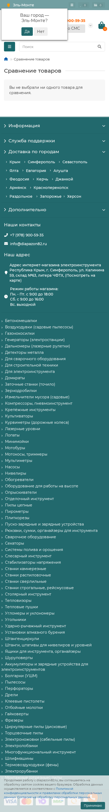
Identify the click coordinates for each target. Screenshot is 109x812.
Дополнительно (27, 209)
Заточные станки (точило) (30, 384)
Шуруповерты (19, 657)
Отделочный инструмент (29, 498)
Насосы (12, 467)
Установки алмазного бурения (35, 632)
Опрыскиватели (21, 492)
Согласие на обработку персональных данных (53, 797)
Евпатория (36, 171)
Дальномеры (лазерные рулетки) (37, 346)
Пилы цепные (18, 505)
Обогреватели (19, 479)
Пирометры (17, 511)
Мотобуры (15, 447)
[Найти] (99, 46)
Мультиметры (18, 460)
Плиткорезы (17, 517)
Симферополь (41, 162)
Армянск (18, 188)
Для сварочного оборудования (35, 358)
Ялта (14, 171)
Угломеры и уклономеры (29, 613)
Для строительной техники (31, 365)
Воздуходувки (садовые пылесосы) (39, 327)
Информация (24, 125)
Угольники (15, 619)
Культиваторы (19, 416)
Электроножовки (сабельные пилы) (40, 739)
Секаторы (14, 543)
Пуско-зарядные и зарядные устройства (44, 524)
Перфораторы (19, 688)
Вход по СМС (67, 28)
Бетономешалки (21, 320)
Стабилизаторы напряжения (33, 562)
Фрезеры (14, 720)
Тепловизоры (18, 600)
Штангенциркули (22, 638)
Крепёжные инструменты (30, 409)
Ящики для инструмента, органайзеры (43, 651)
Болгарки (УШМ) (21, 675)
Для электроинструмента (30, 371)
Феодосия (19, 179)
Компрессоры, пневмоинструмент (38, 403)
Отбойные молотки (24, 707)
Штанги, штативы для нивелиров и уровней (48, 645)
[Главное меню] (72, 5)
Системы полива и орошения (34, 549)
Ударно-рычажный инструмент (35, 626)
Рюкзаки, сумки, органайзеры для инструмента (51, 530)
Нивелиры (15, 473)
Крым (15, 162)
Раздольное (21, 196)
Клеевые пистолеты (24, 701)
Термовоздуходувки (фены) (32, 764)
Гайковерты (17, 714)
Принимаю (93, 805)
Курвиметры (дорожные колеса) (37, 422)
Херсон (74, 196)
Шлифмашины (19, 758)
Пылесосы (15, 682)
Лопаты (12, 435)
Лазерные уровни (22, 428)
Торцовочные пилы (24, 733)
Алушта (60, 171)
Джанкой (64, 179)
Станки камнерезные (25, 568)
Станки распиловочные (28, 575)
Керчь (42, 179)
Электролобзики (21, 745)
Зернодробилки (21, 390)
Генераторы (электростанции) (35, 339)
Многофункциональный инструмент (40, 752)
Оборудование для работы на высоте (41, 486)
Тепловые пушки (21, 606)
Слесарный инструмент (28, 556)
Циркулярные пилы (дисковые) (36, 726)
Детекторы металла (24, 352)
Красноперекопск (51, 188)
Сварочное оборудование (30, 537)
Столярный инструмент (28, 594)
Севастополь (74, 162)
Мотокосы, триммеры (26, 454)
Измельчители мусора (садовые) (37, 397)
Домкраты (15, 378)
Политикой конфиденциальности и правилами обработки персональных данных (53, 793)
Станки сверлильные (26, 581)
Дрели (11, 694)
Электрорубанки (21, 771)
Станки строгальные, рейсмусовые (39, 587)
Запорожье (51, 196)
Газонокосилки (20, 333)
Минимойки (17, 441)
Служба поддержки (31, 140)
